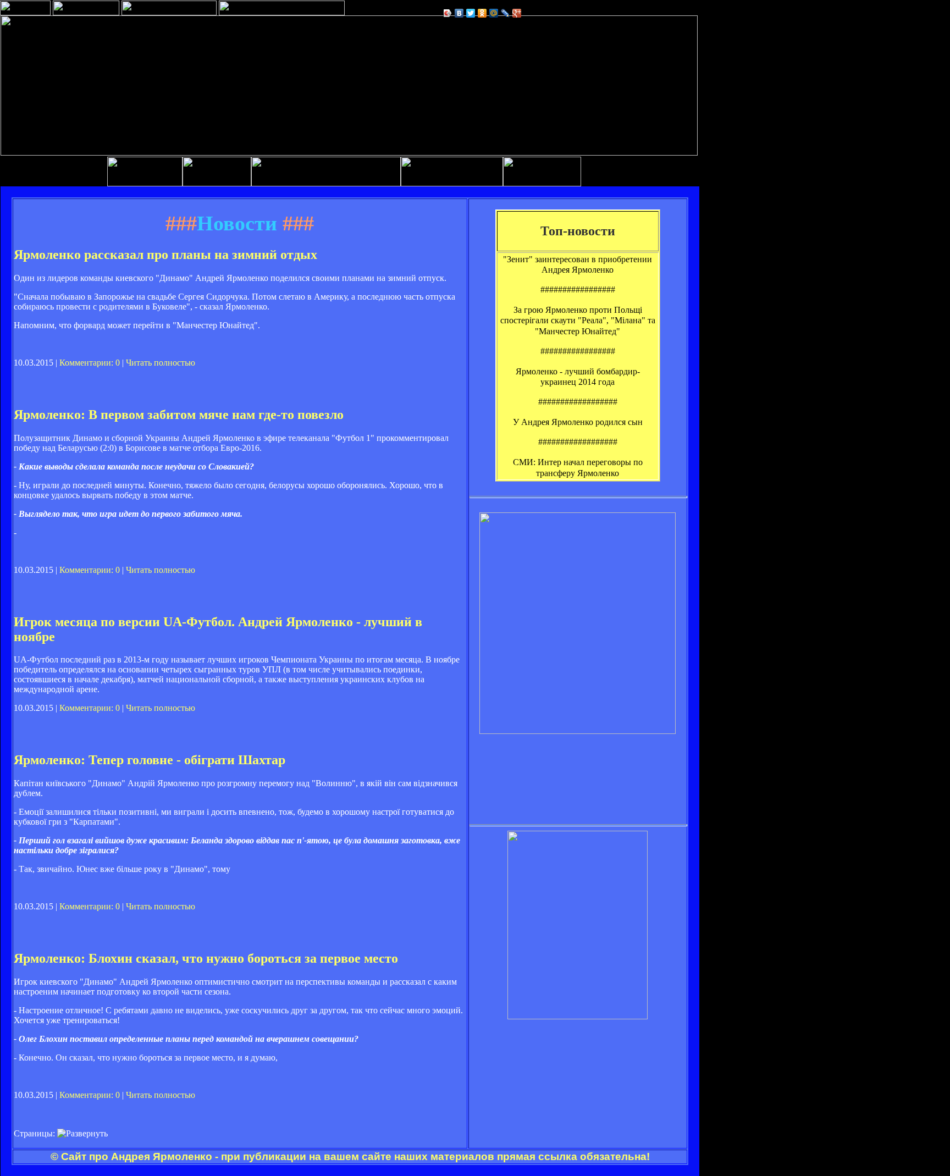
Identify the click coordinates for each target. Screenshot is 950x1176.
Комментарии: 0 (89, 362)
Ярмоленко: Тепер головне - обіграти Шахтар (149, 760)
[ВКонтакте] (459, 13)
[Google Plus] (517, 13)
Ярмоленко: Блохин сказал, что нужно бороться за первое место (206, 958)
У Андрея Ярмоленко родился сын (578, 422)
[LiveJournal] (505, 13)
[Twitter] (471, 13)
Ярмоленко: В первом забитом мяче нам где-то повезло (179, 414)
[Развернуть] (82, 1134)
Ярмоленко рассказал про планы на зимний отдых (165, 254)
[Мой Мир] (494, 13)
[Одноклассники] (482, 13)
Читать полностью (160, 362)
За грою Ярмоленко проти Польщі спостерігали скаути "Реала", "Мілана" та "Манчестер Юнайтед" (577, 320)
